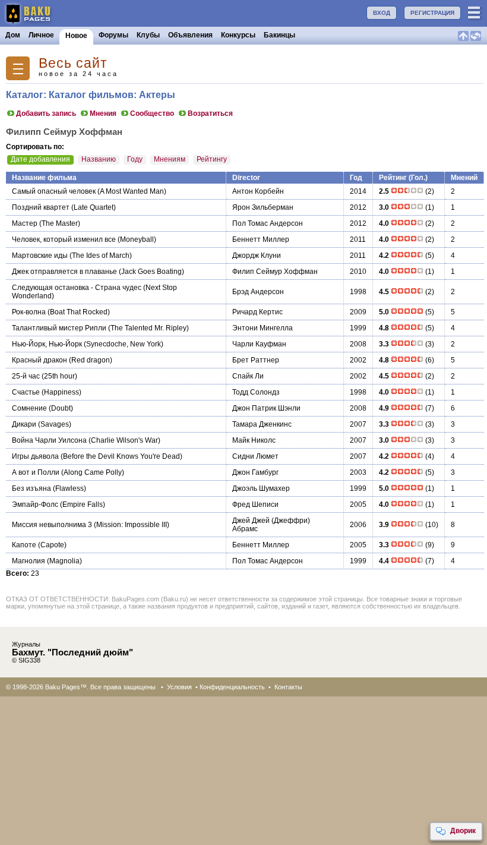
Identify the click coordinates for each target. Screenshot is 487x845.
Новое (76, 35)
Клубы (148, 35)
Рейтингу (212, 159)
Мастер (24, 223)
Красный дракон (39, 360)
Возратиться (210, 113)
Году (135, 159)
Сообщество (152, 113)
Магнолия (28, 561)
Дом (12, 35)
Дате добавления (40, 159)
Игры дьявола (35, 456)
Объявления (190, 35)
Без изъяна (31, 488)
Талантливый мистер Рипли (59, 328)
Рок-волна (29, 312)
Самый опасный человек (54, 191)
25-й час (26, 376)
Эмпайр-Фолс (35, 504)
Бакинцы (279, 35)
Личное (41, 35)
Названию (98, 159)
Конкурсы (238, 35)
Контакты (288, 686)
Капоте (24, 545)
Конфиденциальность (232, 686)
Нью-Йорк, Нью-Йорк (47, 344)
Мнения (103, 113)
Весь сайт (73, 63)
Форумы (113, 35)
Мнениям (169, 159)
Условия (179, 686)
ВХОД (381, 13)
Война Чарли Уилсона (49, 440)
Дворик (463, 831)
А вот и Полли (35, 472)
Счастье (26, 392)
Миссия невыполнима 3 (52, 525)
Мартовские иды (40, 255)
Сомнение (29, 408)
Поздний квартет (40, 207)
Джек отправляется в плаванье (64, 271)
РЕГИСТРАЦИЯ (432, 13)
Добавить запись (46, 113)
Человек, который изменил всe (64, 239)
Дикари (24, 424)
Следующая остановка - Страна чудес (76, 287)
